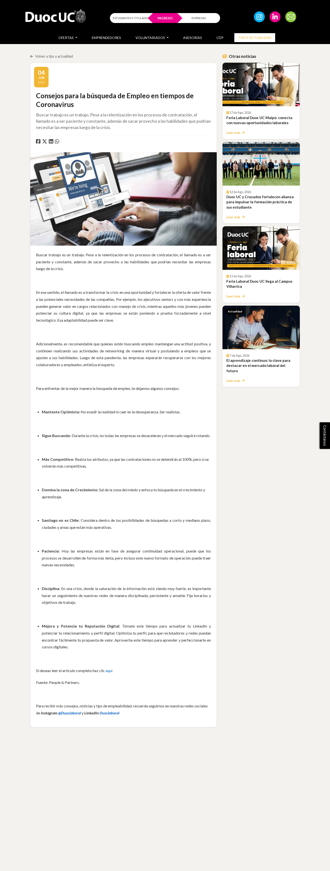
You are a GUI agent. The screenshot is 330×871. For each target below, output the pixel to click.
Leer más (233, 133)
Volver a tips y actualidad (54, 56)
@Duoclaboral (69, 713)
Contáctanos (325, 435)
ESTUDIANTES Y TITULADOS (131, 18)
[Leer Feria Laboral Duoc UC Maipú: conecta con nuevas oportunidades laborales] (261, 84)
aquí (109, 670)
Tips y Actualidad (255, 38)
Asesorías (192, 38)
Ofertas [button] (66, 38)
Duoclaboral (109, 713)
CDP (219, 38)
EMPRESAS (199, 18)
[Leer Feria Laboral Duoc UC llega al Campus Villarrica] (261, 248)
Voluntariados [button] (151, 38)
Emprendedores (106, 38)
